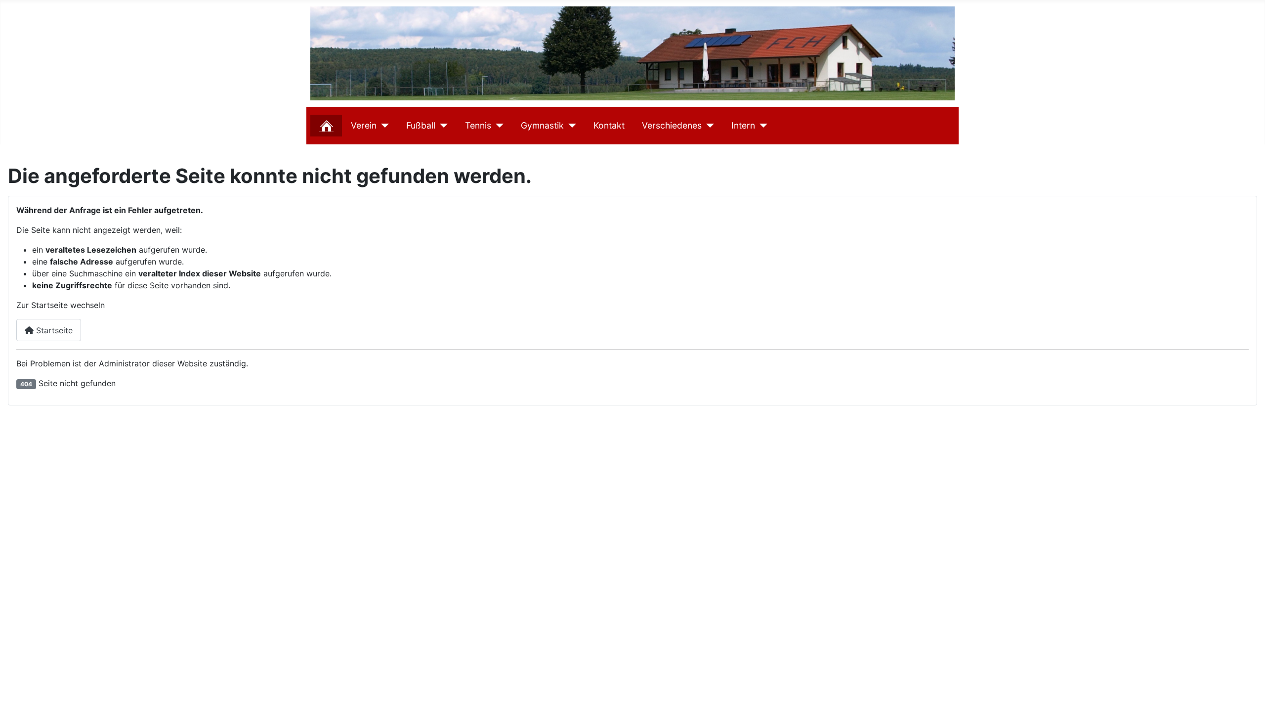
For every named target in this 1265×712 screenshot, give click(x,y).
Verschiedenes (672, 125)
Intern (743, 125)
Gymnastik (542, 125)
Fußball (420, 125)
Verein (364, 125)
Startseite (53, 330)
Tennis (478, 125)
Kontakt (609, 125)
